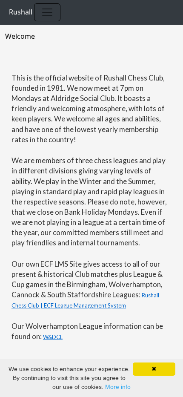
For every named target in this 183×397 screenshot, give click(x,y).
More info (118, 386)
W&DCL (53, 337)
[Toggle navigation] (47, 12)
